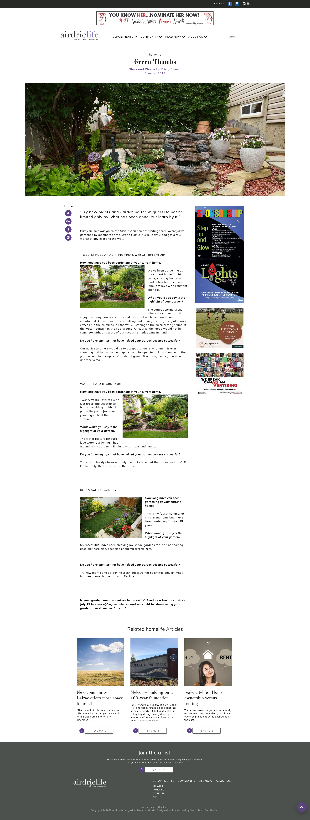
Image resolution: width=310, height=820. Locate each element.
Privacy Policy (148, 807)
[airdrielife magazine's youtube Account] (248, 4)
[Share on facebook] (68, 229)
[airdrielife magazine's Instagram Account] (237, 4)
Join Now (159, 769)
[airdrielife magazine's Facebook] (230, 4)
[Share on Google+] (68, 221)
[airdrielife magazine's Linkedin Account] (244, 4)
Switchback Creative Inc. (205, 810)
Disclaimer (164, 807)
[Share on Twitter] (68, 213)
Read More (99, 730)
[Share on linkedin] (68, 237)
